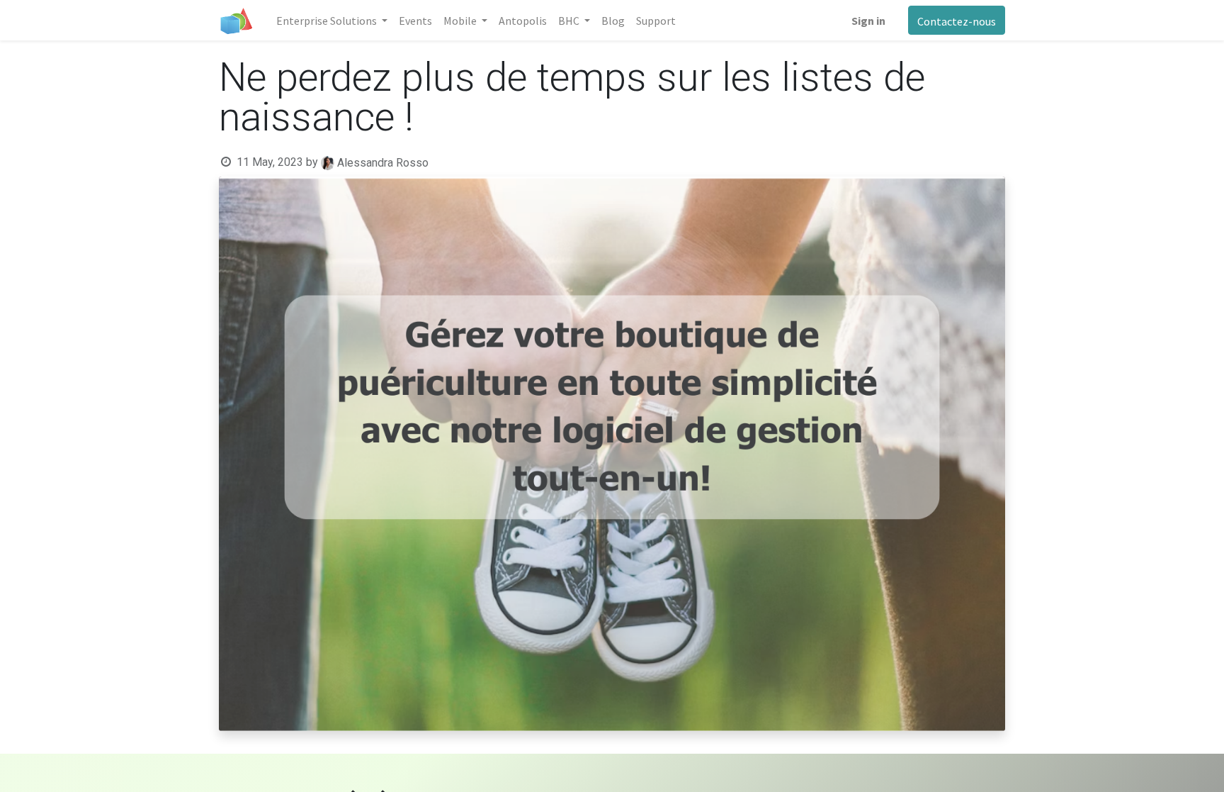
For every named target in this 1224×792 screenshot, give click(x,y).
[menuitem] (415, 20)
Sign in (868, 20)
